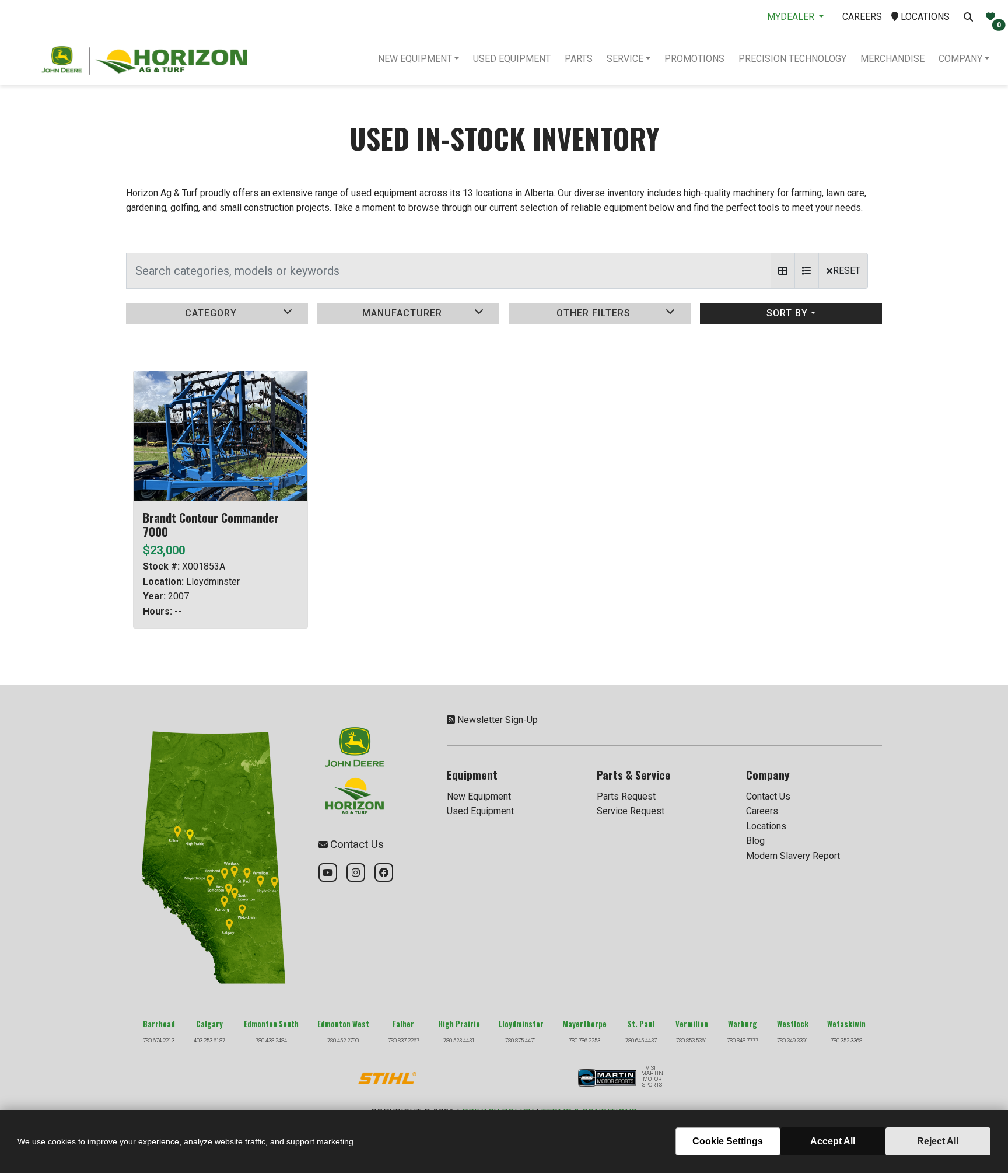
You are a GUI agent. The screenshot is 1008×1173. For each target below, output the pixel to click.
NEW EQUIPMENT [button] (415, 58)
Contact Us (768, 796)
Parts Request (626, 796)
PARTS (579, 58)
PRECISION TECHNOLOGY (792, 58)
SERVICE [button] (625, 58)
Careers (762, 810)
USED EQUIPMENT (512, 58)
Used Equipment (480, 810)
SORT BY (787, 313)
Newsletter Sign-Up (497, 719)
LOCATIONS (924, 16)
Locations (766, 826)
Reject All (937, 1141)
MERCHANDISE (892, 58)
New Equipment (479, 796)
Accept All (832, 1141)
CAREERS (862, 16)
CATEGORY (211, 313)
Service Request (630, 810)
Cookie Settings (727, 1141)
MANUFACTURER (402, 313)
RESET (846, 270)
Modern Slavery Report (793, 855)
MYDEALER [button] (792, 16)
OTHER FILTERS (593, 313)
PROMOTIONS (694, 58)
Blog (755, 840)
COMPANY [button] (960, 58)
